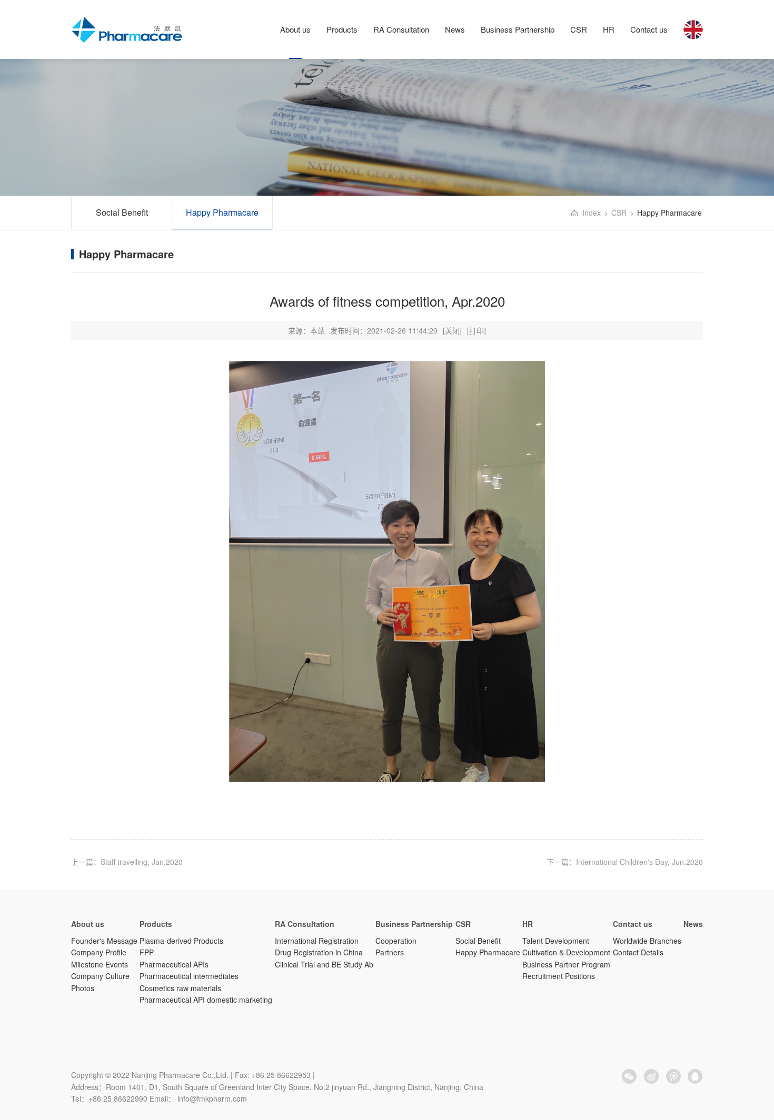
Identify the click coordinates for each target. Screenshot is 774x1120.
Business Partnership (517, 29)
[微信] (629, 1076)
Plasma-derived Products (181, 940)
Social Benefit (122, 212)
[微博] (651, 1076)
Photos (82, 988)
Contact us (649, 29)
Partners (389, 952)
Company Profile (98, 952)
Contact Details (638, 952)
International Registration (317, 940)
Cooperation (395, 940)
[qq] (695, 1076)
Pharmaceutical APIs (174, 964)
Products (342, 29)
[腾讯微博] (673, 1076)
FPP (147, 952)
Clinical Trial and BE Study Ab (324, 964)
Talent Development (555, 940)
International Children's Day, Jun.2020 (639, 861)
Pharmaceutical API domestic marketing (206, 999)
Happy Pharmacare (222, 212)
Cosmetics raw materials (180, 988)
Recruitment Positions (558, 976)
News (455, 29)
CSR (578, 29)
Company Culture (100, 976)
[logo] (127, 30)
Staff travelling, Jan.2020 (142, 861)
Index (591, 212)
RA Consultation (401, 29)
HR (608, 29)
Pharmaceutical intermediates (189, 976)
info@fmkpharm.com (212, 1098)
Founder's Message (104, 940)
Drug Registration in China (319, 952)
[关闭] (452, 330)
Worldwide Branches (647, 940)
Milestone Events (99, 964)
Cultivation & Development (566, 952)
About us (295, 29)
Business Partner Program (566, 964)
